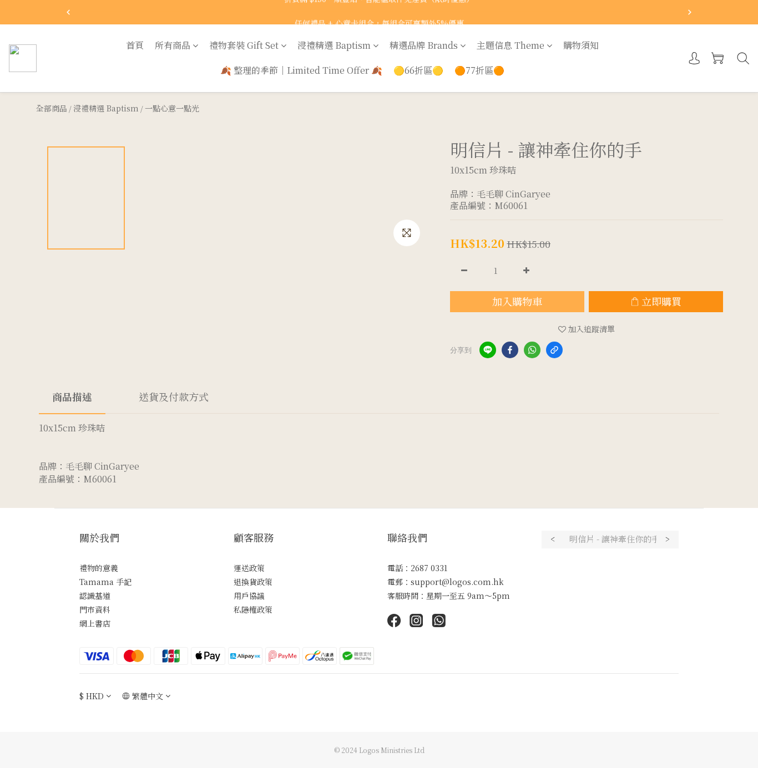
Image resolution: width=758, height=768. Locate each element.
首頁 (135, 45)
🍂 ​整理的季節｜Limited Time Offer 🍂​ (301, 70)
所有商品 (172, 45)
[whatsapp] (532, 350)
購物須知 (581, 45)
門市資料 (94, 609)
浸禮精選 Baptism (334, 45)
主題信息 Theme (510, 45)
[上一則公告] (68, 12)
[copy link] (554, 350)
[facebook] (510, 350)
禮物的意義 (98, 567)
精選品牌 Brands (424, 45)
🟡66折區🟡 (418, 70)
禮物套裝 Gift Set (244, 45)
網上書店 (94, 623)
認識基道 (94, 595)
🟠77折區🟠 (479, 70)
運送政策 (249, 567)
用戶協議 (249, 595)
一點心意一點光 (172, 108)
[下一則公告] (690, 12)
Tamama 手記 (105, 581)
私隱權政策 (253, 609)
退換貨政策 (253, 581)
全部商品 (51, 108)
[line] (487, 350)
